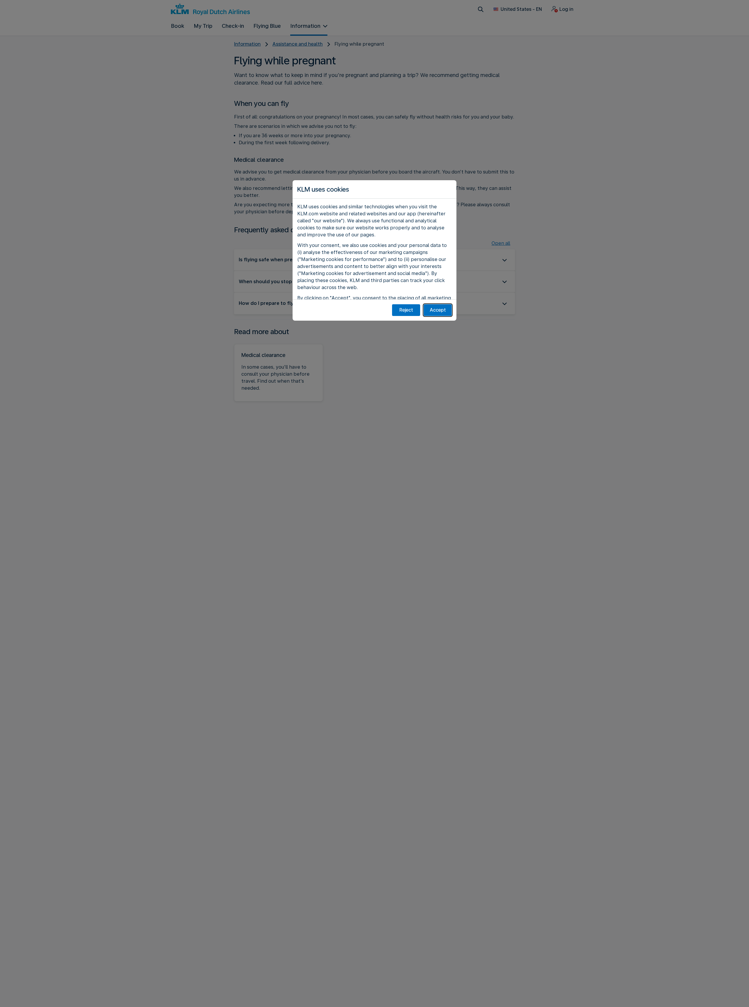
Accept (438, 310)
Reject (406, 310)
